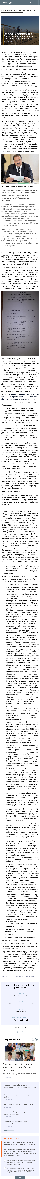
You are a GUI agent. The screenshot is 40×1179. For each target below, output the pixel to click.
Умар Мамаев (30, 976)
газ (10, 976)
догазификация (18, 976)
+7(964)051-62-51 (21, 1020)
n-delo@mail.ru (21, 1012)
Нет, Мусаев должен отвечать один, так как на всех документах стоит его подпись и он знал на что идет (21, 1170)
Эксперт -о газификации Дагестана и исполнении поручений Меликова (18, 11)
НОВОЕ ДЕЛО (8, 3)
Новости (10, 10)
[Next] (36, 1039)
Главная (3, 10)
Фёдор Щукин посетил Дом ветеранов (18, 1104)
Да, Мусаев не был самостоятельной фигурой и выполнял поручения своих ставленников (21, 1162)
